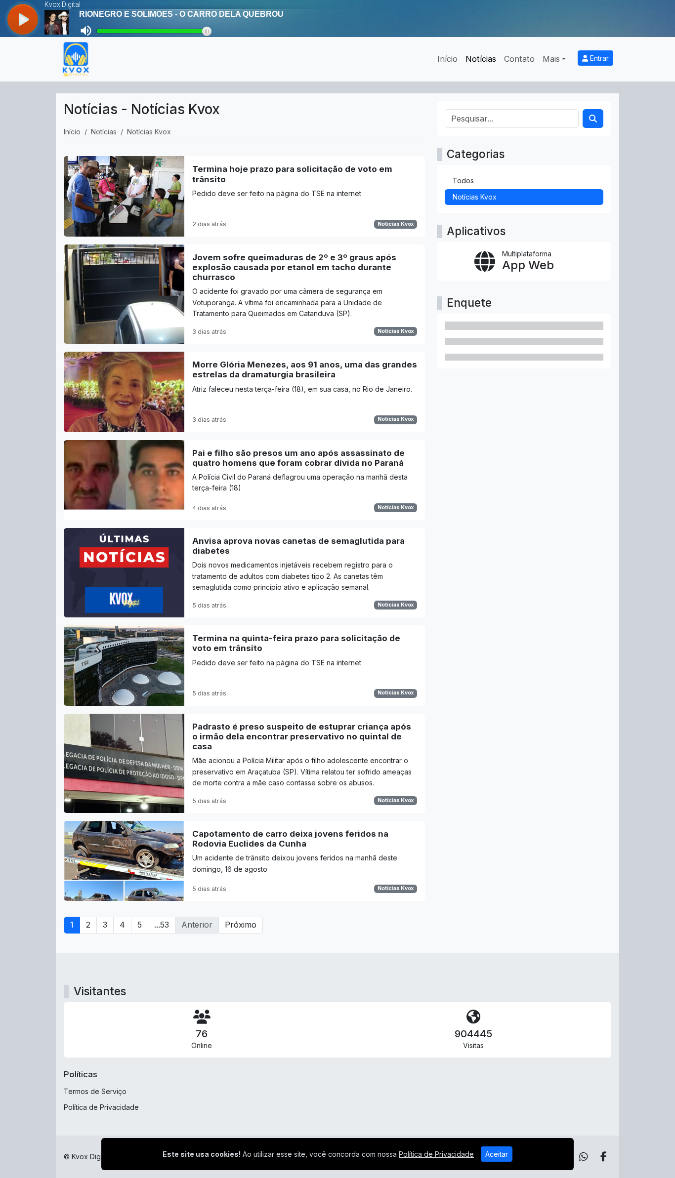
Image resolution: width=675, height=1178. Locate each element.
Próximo (240, 925)
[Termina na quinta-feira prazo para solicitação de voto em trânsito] (244, 665)
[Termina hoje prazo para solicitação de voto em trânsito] (244, 196)
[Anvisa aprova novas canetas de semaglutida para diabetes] (244, 572)
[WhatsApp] (583, 1157)
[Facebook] (603, 1157)
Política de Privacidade (101, 1107)
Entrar (598, 58)
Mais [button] (551, 59)
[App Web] (524, 261)
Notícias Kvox (396, 224)
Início (447, 59)
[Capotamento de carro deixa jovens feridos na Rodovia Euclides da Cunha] (244, 861)
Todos (463, 180)
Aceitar (496, 1154)
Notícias (480, 59)
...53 (161, 925)
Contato (519, 59)
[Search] (593, 118)
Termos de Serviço (95, 1091)
